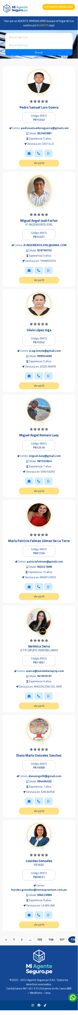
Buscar (39, 52)
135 (39, 939)
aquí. (47, 25)
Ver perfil (39, 163)
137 (62, 939)
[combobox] (39, 37)
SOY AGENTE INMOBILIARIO (59, 7)
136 (51, 939)
